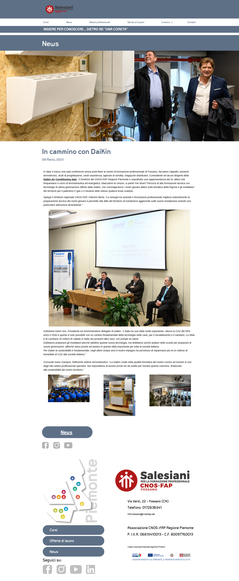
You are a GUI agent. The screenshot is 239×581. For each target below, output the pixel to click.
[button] (86, 419)
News (69, 22)
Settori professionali (99, 22)
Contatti (191, 22)
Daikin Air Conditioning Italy (60, 179)
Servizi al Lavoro (136, 22)
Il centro (166, 22)
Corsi (46, 22)
